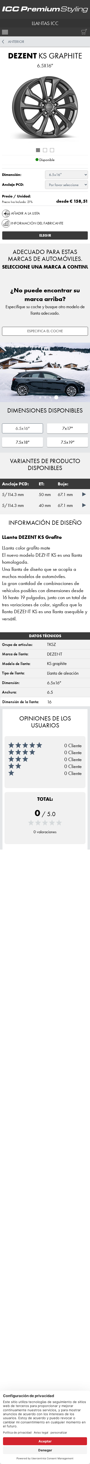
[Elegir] (85, 493)
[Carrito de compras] (83, 32)
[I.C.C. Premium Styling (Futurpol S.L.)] (45, 9)
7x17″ (67, 428)
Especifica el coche (45, 331)
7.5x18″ (22, 442)
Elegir (45, 235)
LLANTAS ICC (45, 23)
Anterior (16, 41)
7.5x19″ (67, 442)
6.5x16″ (23, 428)
